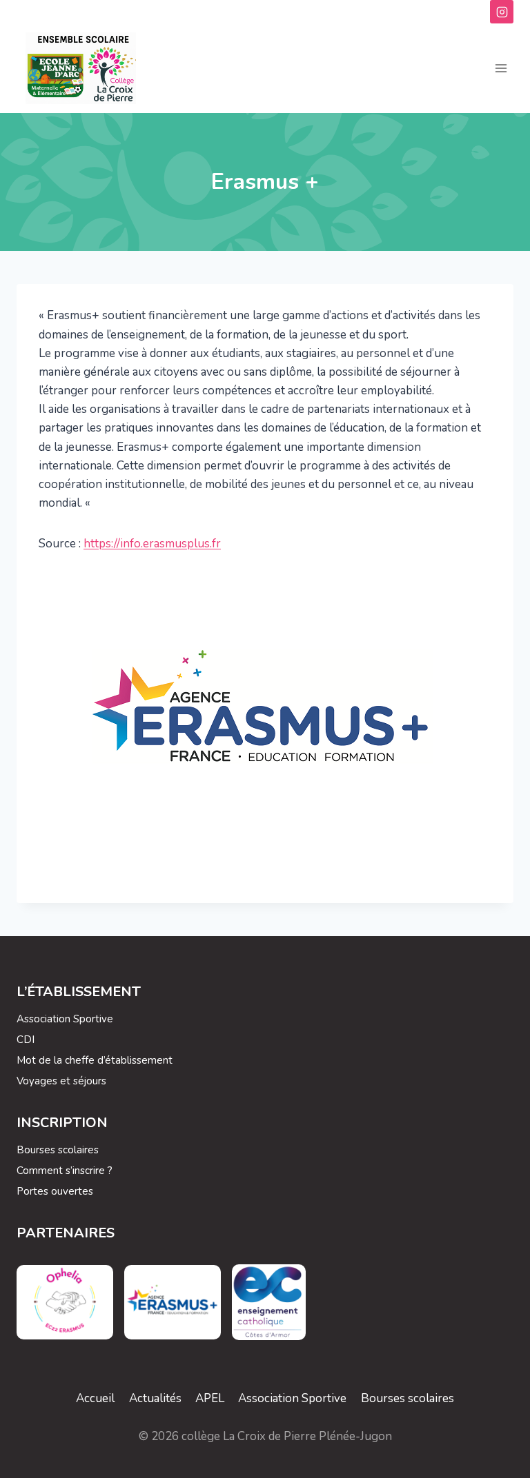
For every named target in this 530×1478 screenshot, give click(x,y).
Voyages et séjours (61, 1081)
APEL (209, 1398)
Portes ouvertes (55, 1191)
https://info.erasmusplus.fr (152, 543)
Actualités (155, 1398)
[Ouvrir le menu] (500, 68)
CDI (26, 1039)
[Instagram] (501, 11)
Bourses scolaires (58, 1150)
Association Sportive (65, 1019)
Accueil (95, 1398)
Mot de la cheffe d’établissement (95, 1060)
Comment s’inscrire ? (64, 1170)
